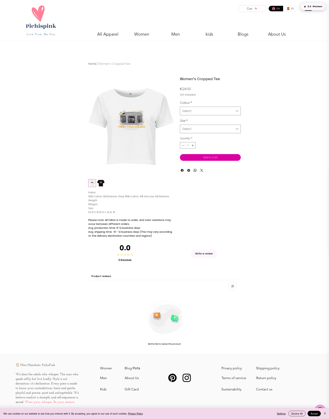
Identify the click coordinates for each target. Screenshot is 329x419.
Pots (132, 368)
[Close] (325, 413)
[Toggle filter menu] (233, 286)
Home (92, 64)
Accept (314, 413)
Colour (186, 103)
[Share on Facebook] (182, 170)
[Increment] (193, 145)
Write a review (204, 253)
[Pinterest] (172, 377)
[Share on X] (202, 170)
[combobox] (210, 111)
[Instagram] (186, 377)
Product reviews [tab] (101, 276)
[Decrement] (182, 145)
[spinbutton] (188, 145)
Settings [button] (281, 413)
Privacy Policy (135, 413)
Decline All (297, 413)
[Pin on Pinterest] (189, 170)
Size (184, 120)
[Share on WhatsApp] (195, 170)
